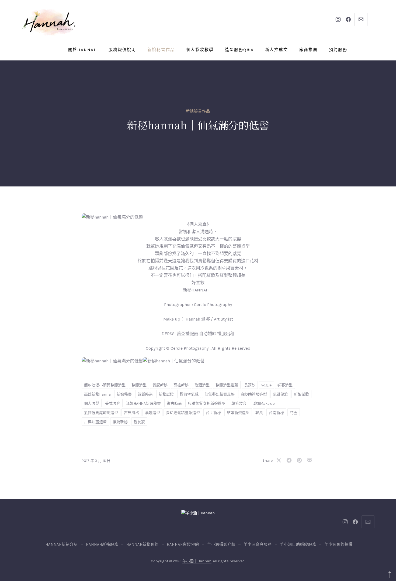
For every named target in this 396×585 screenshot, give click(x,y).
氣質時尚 (145, 394)
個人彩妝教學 (200, 49)
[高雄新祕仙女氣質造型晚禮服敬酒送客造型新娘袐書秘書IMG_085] (112, 217)
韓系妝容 (238, 403)
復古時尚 (174, 403)
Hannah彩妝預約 (183, 544)
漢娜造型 (152, 412)
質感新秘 (160, 385)
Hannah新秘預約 (142, 544)
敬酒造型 (202, 385)
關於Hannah (82, 49)
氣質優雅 (280, 394)
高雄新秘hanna (97, 394)
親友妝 (139, 422)
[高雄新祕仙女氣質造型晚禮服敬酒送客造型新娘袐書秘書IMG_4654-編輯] (112, 360)
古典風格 (131, 412)
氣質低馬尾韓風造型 (101, 412)
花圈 (293, 412)
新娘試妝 (301, 394)
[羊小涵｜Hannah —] (48, 22)
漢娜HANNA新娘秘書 (143, 403)
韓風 (259, 412)
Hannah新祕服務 (102, 544)
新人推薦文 (276, 49)
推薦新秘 (120, 422)
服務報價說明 (122, 49)
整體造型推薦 (227, 385)
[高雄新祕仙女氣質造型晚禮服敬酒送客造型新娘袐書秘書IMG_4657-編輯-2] (173, 360)
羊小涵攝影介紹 (221, 544)
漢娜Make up (263, 403)
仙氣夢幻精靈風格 (219, 394)
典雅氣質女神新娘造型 (206, 403)
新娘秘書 (124, 394)
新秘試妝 (166, 394)
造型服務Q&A (239, 49)
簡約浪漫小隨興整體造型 (105, 385)
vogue (266, 385)
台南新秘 (276, 412)
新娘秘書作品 (161, 49)
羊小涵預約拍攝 (338, 544)
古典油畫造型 (95, 422)
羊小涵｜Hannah (196, 561)
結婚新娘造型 (238, 412)
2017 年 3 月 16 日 (96, 460)
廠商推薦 (308, 49)
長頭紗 (249, 385)
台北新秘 (213, 412)
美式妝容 (112, 403)
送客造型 (285, 385)
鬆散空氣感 (189, 394)
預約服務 (338, 49)
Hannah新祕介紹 (62, 544)
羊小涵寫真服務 (258, 544)
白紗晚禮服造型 (254, 394)
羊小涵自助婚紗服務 (298, 544)
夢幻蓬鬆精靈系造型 (183, 412)
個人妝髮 (91, 403)
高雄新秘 (181, 385)
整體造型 (139, 385)
